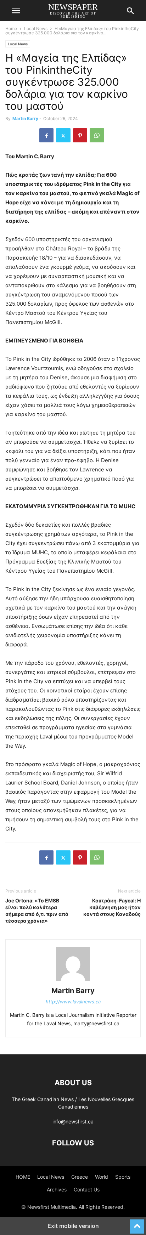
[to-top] (137, 1223)
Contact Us (87, 1189)
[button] (16, 10)
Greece (79, 1177)
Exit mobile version (73, 1225)
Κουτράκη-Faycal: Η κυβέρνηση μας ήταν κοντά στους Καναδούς (112, 907)
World (101, 1177)
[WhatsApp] (97, 135)
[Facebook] (46, 135)
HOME (23, 1177)
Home (11, 28)
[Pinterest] (80, 135)
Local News (35, 28)
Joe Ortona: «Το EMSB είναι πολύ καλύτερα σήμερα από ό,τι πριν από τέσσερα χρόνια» (36, 910)
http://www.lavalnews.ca (73, 1001)
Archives (57, 1189)
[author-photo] (73, 981)
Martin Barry (25, 118)
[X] (63, 135)
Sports (122, 1177)
